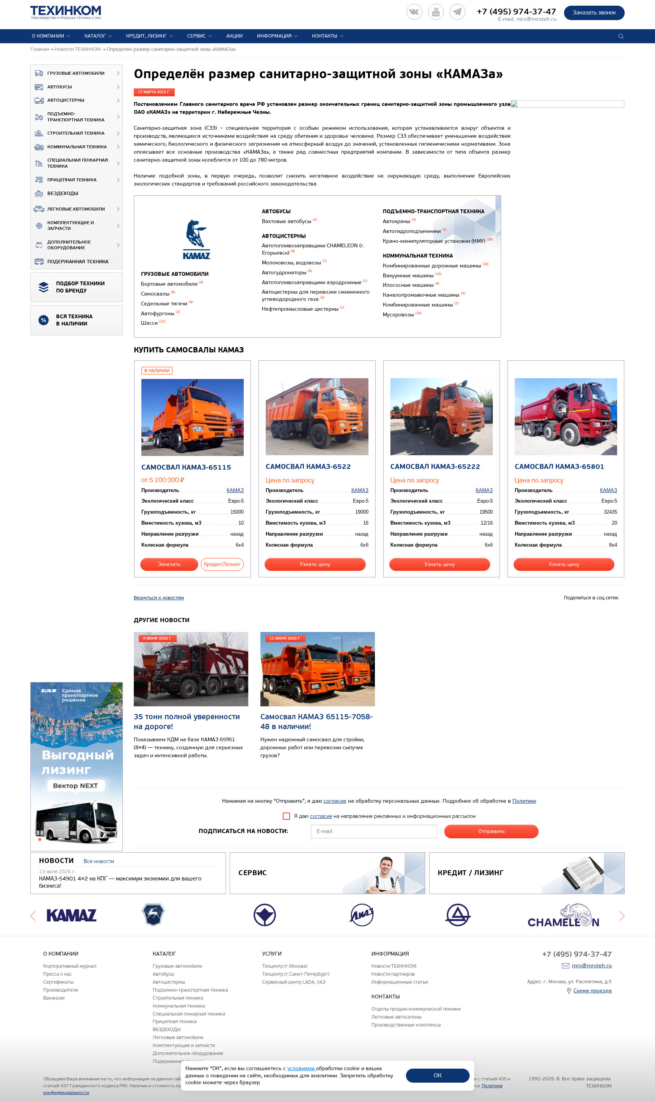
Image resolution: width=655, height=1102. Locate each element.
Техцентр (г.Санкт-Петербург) (295, 974)
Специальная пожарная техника (77, 163)
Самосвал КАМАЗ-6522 (308, 466)
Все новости (99, 861)
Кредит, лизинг (146, 36)
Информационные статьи (399, 982)
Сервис (196, 36)
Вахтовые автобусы (289, 221)
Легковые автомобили (76, 209)
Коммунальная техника (77, 147)
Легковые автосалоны (396, 1017)
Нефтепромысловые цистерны (303, 309)
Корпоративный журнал (69, 966)
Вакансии (53, 998)
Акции (234, 36)
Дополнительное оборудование (69, 245)
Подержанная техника (77, 262)
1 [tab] (39, 839)
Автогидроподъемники (415, 231)
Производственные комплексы (406, 1025)
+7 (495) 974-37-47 (516, 11)
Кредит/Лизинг (222, 564)
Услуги (272, 954)
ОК (438, 1075)
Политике (524, 801)
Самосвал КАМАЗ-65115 (186, 467)
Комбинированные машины (421, 305)
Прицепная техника (72, 180)
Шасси (153, 323)
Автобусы (59, 87)
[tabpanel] (76, 767)
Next (622, 915)
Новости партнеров (393, 974)
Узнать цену (315, 564)
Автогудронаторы (287, 272)
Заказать (169, 564)
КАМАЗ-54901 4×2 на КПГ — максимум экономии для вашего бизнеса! (120, 882)
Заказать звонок (594, 12)
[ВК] (414, 12)
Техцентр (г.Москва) (284, 966)
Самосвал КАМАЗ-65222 (435, 466)
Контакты (324, 36)
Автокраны (399, 221)
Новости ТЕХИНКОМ (393, 966)
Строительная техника (76, 133)
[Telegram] (457, 12)
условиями (301, 1068)
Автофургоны (160, 313)
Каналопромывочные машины (424, 295)
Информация (274, 36)
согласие (335, 801)
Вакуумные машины (412, 275)
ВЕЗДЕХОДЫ (62, 193)
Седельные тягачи (167, 303)
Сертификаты (58, 982)
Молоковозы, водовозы (294, 262)
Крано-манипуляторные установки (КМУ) (438, 241)
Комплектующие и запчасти (70, 226)
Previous (33, 915)
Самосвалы (158, 294)
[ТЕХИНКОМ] (73, 12)
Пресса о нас (57, 974)
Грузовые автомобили (76, 73)
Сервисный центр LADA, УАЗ (293, 982)
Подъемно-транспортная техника (76, 117)
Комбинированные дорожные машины (436, 266)
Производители (60, 990)
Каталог (95, 36)
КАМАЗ (235, 490)
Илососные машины (411, 285)
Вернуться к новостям (159, 598)
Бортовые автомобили (172, 284)
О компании (48, 36)
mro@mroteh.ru (536, 19)
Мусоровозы (402, 314)
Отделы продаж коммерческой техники (416, 1009)
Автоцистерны (65, 100)
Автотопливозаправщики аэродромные (314, 282)
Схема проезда (593, 990)
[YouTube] (436, 12)
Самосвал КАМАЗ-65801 (560, 466)
